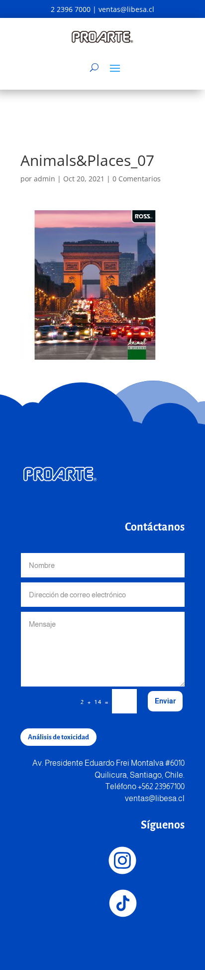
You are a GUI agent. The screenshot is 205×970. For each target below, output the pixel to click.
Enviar (165, 701)
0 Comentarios (136, 178)
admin (44, 178)
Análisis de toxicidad (58, 737)
